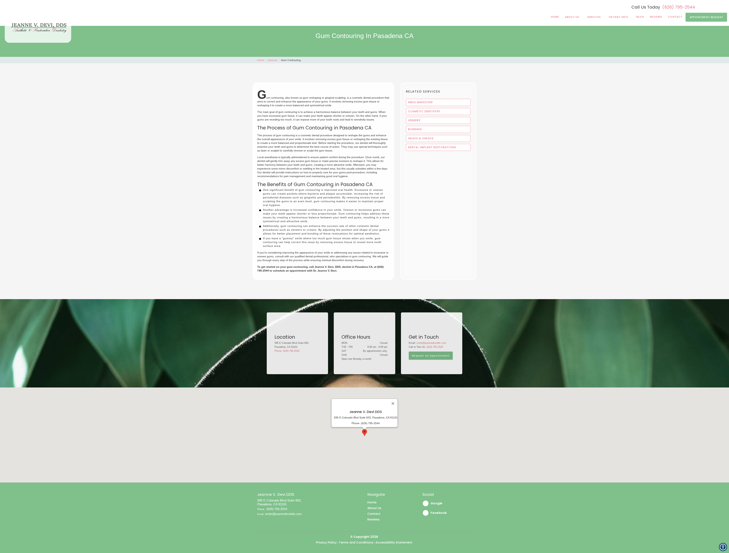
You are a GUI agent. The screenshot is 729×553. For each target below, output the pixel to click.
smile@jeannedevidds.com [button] (431, 342)
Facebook (438, 513)
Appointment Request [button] (706, 17)
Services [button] (594, 17)
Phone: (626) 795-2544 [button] (287, 350)
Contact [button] (373, 514)
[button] (438, 102)
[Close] (393, 403)
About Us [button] (572, 17)
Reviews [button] (656, 17)
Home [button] (555, 17)
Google (436, 503)
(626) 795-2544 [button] (678, 7)
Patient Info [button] (618, 17)
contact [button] (675, 17)
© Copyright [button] (364, 537)
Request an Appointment (431, 355)
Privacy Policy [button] (326, 542)
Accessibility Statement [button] (394, 542)
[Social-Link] (706, 6)
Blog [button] (640, 17)
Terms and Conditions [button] (356, 542)
